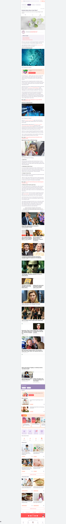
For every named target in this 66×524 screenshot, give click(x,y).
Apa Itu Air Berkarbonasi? (26, 37)
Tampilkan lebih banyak (33, 474)
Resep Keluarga (24, 505)
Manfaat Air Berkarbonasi (26, 38)
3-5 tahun (33, 4)
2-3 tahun (29, 4)
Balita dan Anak (24, 4)
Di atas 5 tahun (38, 4)
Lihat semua (42, 415)
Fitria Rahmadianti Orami (34, 31)
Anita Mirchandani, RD (29, 120)
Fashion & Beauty (36, 505)
